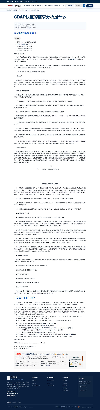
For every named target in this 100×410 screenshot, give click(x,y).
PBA (52, 323)
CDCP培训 (37, 334)
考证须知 (41, 354)
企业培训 (65, 380)
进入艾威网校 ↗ (69, 5)
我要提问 (66, 354)
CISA (41, 330)
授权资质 (50, 5)
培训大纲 (52, 354)
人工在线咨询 (50, 385)
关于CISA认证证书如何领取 (24, 44)
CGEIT (52, 330)
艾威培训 (15, 10)
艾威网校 (14, 402)
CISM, (45, 330)
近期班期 (34, 383)
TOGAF (39, 332)
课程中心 (28, 5)
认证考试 (45, 5)
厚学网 (19, 402)
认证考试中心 (50, 380)
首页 (23, 5)
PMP (43, 323)
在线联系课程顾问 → (11, 395)
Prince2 (51, 328)
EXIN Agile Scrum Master (61, 328)
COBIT (56, 330)
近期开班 (33, 5)
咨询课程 (89, 5)
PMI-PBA (48, 365)
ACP (50, 323)
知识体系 (36, 354)
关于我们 (57, 407)
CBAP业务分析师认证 (28, 354)
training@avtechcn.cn (12, 393)
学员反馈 (56, 5)
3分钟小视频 (59, 354)
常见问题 (49, 383)
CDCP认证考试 (69, 334)
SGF (50, 336)
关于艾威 (61, 5)
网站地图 (63, 407)
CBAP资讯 (24, 10)
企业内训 (39, 5)
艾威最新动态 (66, 390)
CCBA (43, 326)
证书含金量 (46, 354)
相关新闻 (17, 38)
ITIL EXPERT (45, 328)
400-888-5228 (11, 391)
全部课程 (34, 380)
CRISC (48, 330)
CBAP (19, 10)
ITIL (39, 328)
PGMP (46, 323)
